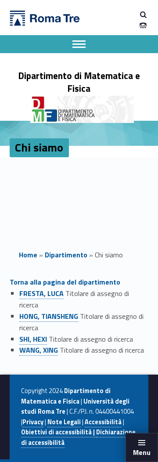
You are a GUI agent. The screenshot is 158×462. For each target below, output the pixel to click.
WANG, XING (38, 350)
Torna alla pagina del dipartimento (65, 282)
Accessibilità (103, 422)
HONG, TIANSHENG (48, 316)
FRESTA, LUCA (41, 293)
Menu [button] (142, 452)
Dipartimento (66, 254)
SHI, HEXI (33, 339)
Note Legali (64, 422)
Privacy (32, 422)
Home (28, 254)
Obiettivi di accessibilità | (58, 432)
